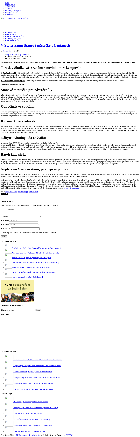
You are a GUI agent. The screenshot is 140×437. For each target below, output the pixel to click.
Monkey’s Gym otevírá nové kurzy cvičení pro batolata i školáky (35, 408)
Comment (4, 216)
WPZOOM (70, 435)
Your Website (5, 228)
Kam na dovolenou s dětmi (14, 36)
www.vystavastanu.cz (71, 188)
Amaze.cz (8, 9)
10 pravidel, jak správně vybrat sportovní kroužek (30, 402)
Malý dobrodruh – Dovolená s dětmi (28, 435)
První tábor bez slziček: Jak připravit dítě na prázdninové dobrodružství (36, 248)
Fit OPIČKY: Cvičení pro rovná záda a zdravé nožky (31, 419)
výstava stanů (33, 192)
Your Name (5, 220)
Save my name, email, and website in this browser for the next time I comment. (30, 233)
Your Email (5, 224)
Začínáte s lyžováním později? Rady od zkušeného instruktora (33, 272)
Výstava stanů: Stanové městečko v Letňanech (35, 45)
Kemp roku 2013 (11, 192)
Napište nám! (9, 14)
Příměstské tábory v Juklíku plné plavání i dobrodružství (32, 425)
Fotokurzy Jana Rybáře (13, 11)
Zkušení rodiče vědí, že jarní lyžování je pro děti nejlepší (31, 258)
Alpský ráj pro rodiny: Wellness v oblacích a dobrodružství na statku (35, 253)
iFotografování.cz (11, 12)
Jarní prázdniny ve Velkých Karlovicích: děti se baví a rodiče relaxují (35, 262)
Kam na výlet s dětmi (12, 40)
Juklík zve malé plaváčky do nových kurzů (28, 414)
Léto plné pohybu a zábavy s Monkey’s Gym (29, 431)
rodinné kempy (23, 192)
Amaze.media (10, 7)
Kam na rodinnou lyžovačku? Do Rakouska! (27, 277)
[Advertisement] (40, 24)
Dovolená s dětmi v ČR (13, 38)
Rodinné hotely (10, 34)
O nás (7, 3)
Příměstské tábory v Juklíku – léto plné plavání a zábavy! (31, 267)
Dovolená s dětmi (11, 32)
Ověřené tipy (7, 51)
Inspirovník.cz (10, 5)
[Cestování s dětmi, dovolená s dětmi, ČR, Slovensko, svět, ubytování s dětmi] (14, 18)
